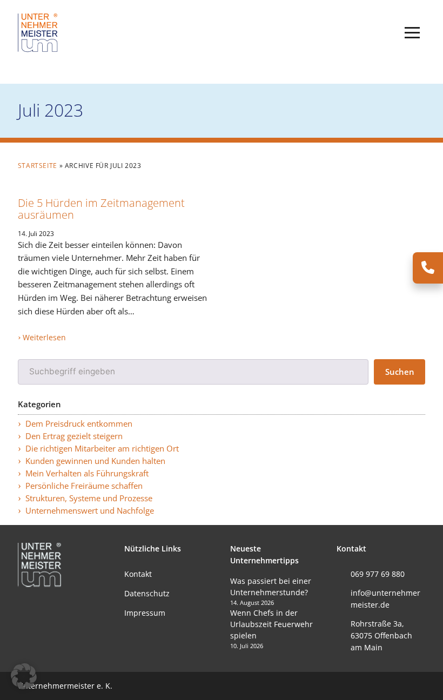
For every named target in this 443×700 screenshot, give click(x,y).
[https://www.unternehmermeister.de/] (39, 32)
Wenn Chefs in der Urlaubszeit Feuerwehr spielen (271, 624)
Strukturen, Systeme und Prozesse (88, 498)
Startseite (37, 165)
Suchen (399, 372)
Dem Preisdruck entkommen (78, 423)
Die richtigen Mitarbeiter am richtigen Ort (102, 448)
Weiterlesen (44, 337)
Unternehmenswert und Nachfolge (89, 510)
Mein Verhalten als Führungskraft (87, 473)
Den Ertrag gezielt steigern (74, 436)
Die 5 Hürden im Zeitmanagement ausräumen (101, 208)
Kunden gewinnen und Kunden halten (95, 461)
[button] (412, 33)
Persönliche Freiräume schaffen (84, 486)
